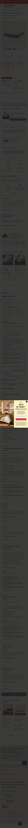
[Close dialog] (27, 402)
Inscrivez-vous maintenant (21, 419)
